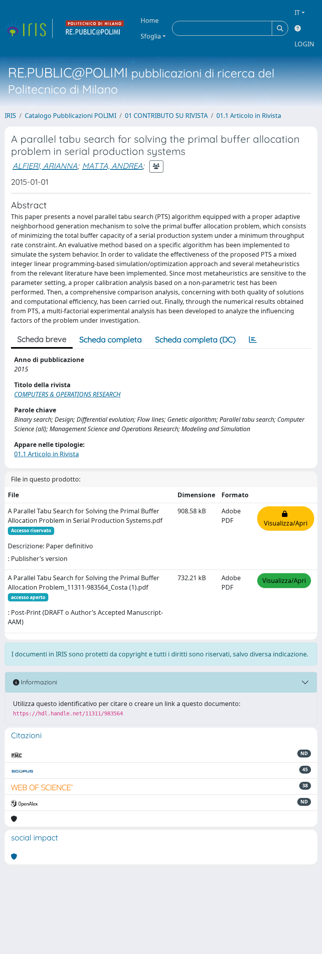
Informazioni (38, 682)
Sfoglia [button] (151, 36)
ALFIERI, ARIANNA (45, 166)
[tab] (252, 339)
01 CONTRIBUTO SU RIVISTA (166, 115)
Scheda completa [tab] (110, 339)
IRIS (10, 115)
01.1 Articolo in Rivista (248, 115)
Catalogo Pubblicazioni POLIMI (70, 115)
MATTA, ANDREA (112, 166)
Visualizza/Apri (285, 518)
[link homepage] (29, 28)
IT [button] (297, 12)
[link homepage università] (95, 28)
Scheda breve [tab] (41, 339)
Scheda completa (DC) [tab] (195, 339)
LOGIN (304, 44)
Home (150, 20)
